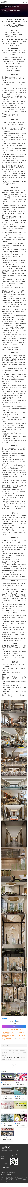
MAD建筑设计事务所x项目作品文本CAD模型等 (7, 1125)
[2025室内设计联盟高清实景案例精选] (20, 1105)
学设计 (2, 1158)
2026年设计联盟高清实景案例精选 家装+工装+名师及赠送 (6, 1084)
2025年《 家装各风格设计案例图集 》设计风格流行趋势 (7, 1112)
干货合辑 (18, 1082)
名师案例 (4, 15)
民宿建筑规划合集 (19, 1098)
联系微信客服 (3, 1172)
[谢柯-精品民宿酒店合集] (7, 1091)
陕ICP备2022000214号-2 (17, 1181)
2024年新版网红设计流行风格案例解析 (6, 1139)
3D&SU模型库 (4, 1163)
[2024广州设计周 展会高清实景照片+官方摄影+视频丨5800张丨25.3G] (20, 1118)
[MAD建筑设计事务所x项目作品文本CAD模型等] (7, 1118)
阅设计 (2, 1156)
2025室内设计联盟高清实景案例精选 (20, 1112)
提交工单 (15, 1038)
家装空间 (4, 1109)
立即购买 (14, 1026)
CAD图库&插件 (4, 1161)
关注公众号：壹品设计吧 (6, 1174)
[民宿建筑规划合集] (20, 1091)
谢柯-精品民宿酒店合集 (6, 1098)
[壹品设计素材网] (4, 2)
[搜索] (21, 2)
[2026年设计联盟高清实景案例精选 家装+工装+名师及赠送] (7, 1077)
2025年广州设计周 (19, 1084)
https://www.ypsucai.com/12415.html (11, 1057)
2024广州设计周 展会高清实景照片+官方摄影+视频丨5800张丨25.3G (20, 1125)
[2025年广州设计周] (20, 1077)
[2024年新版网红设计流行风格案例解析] (7, 1132)
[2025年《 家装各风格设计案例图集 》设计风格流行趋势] (7, 1105)
